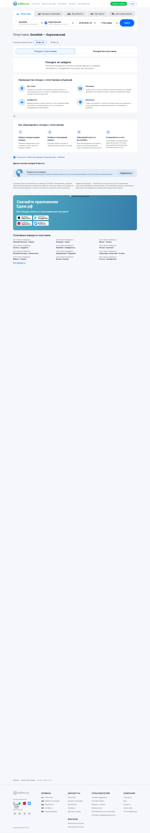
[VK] (15, 813)
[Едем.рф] (21, 4)
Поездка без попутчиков (104, 51)
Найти (127, 23)
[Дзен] (29, 813)
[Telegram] (24, 813)
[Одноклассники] (19, 813)
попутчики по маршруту (23, 241)
